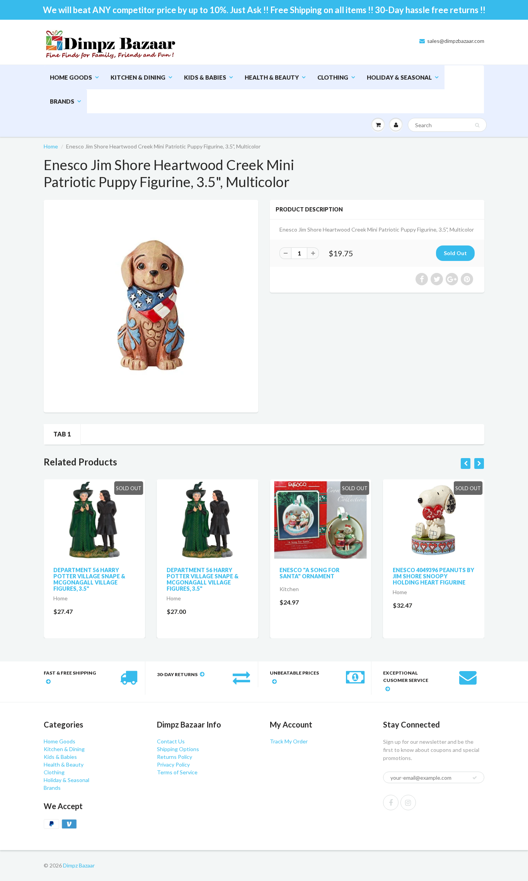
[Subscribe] (295, 77)
